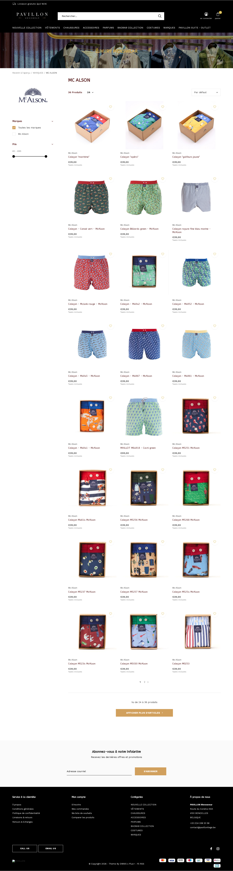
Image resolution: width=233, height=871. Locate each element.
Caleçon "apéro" (129, 156)
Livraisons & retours (22, 817)
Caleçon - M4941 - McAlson (84, 447)
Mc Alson (23, 134)
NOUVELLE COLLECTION (27, 27)
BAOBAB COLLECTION (130, 27)
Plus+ (132, 864)
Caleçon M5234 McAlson (81, 663)
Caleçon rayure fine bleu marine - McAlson (191, 230)
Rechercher (159, 16)
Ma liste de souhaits (82, 813)
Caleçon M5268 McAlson (186, 519)
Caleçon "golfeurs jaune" (186, 156)
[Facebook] (211, 848)
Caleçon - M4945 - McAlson (84, 376)
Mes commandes (80, 809)
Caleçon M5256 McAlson (134, 519)
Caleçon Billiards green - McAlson (139, 228)
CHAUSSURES (71, 27)
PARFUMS (108, 27)
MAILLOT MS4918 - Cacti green (138, 447)
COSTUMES (153, 27)
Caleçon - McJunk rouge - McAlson (87, 304)
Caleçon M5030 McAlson (134, 663)
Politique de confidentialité (26, 813)
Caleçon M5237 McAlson (81, 591)
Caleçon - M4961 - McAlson (188, 376)
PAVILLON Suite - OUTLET (195, 27)
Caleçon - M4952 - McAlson (188, 304)
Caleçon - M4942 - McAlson (136, 304)
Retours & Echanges (22, 822)
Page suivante (148, 682)
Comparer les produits (83, 817)
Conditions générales (23, 809)
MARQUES (169, 27)
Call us (24, 848)
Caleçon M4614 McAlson (81, 519)
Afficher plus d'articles (143, 712)
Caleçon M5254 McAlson (186, 591)
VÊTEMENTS (52, 27)
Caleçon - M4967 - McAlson (136, 376)
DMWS (123, 864)
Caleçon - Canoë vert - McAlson (86, 228)
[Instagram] (218, 848)
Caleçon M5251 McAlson (186, 447)
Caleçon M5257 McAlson (134, 591)
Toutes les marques (29, 127)
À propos (16, 804)
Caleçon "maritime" (78, 156)
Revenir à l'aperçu (21, 73)
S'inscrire (76, 804)
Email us (50, 848)
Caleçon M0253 (181, 663)
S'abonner (151, 771)
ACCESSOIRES (91, 27)
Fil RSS (140, 864)
